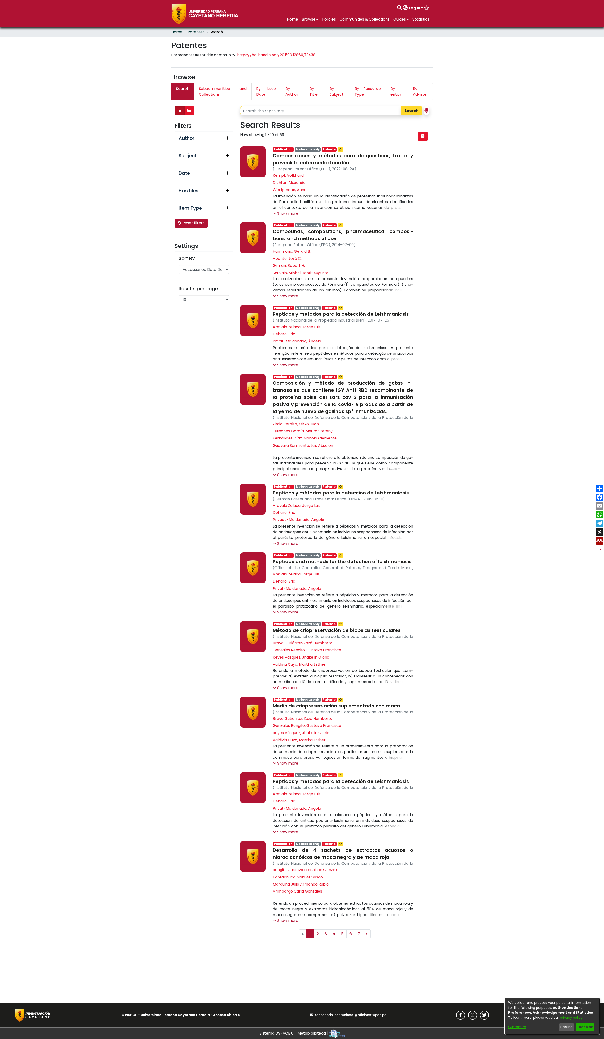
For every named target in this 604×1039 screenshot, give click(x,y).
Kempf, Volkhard (288, 175)
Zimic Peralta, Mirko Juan (296, 424)
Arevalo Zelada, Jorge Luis (296, 327)
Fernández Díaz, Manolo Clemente (305, 438)
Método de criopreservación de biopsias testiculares (337, 630)
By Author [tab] (291, 91)
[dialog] (552, 1016)
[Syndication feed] (423, 136)
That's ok (585, 1027)
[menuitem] (405, 8)
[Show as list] (180, 110)
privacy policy (571, 1017)
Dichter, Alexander (290, 182)
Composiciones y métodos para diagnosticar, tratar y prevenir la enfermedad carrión (343, 159)
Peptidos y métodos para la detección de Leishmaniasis (341, 493)
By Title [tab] (314, 91)
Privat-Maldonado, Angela (297, 588)
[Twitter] (484, 1015)
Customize (517, 1027)
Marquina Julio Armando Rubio (301, 884)
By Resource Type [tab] (368, 91)
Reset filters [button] (193, 223)
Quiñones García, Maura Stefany (303, 431)
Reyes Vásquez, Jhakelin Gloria (301, 657)
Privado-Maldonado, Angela (298, 519)
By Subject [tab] (337, 91)
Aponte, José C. (287, 258)
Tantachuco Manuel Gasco (298, 877)
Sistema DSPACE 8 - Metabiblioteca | (294, 1033)
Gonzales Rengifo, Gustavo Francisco (307, 650)
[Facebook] (460, 1015)
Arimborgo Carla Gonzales (297, 891)
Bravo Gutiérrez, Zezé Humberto (302, 643)
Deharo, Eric (284, 334)
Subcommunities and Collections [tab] (223, 91)
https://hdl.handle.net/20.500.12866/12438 (276, 55)
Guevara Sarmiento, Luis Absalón (303, 445)
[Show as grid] (189, 110)
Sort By (187, 258)
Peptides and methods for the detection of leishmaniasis (342, 561)
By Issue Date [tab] (266, 91)
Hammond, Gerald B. (292, 251)
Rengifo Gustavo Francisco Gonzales (306, 870)
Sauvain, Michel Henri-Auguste (300, 273)
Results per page (198, 288)
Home (176, 32)
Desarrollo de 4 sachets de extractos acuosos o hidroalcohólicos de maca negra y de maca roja (343, 853)
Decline (566, 1027)
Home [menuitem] (292, 19)
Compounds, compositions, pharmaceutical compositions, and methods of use (343, 235)
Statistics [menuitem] (420, 19)
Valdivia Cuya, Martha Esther (299, 664)
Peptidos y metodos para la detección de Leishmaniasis (341, 314)
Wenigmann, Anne (289, 189)
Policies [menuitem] (329, 19)
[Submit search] (400, 8)
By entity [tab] (395, 91)
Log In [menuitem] (414, 8)
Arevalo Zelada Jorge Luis (296, 574)
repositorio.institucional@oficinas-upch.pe (350, 1015)
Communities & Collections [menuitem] (365, 19)
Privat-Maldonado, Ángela (297, 341)
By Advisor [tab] (420, 91)
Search (411, 110)
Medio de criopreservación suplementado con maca (336, 706)
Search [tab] (182, 88)
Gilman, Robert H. (289, 265)
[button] (285, 213)
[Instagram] (472, 1015)
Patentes (196, 32)
